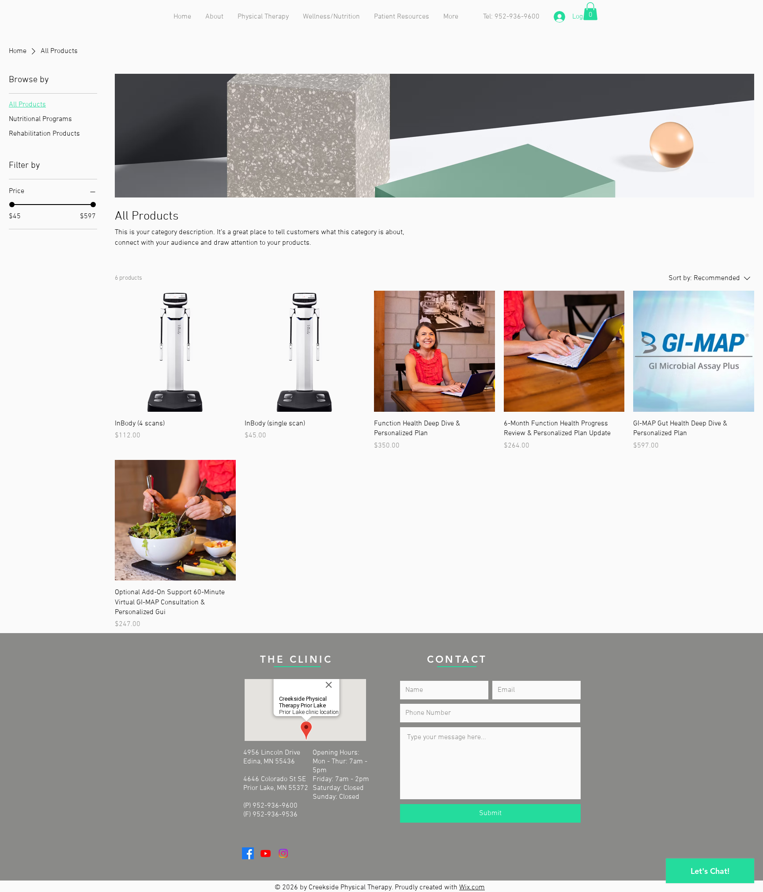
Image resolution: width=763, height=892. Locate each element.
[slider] (12, 204)
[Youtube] (266, 853)
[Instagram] (283, 853)
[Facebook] (248, 853)
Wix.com (472, 887)
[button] (263, 17)
